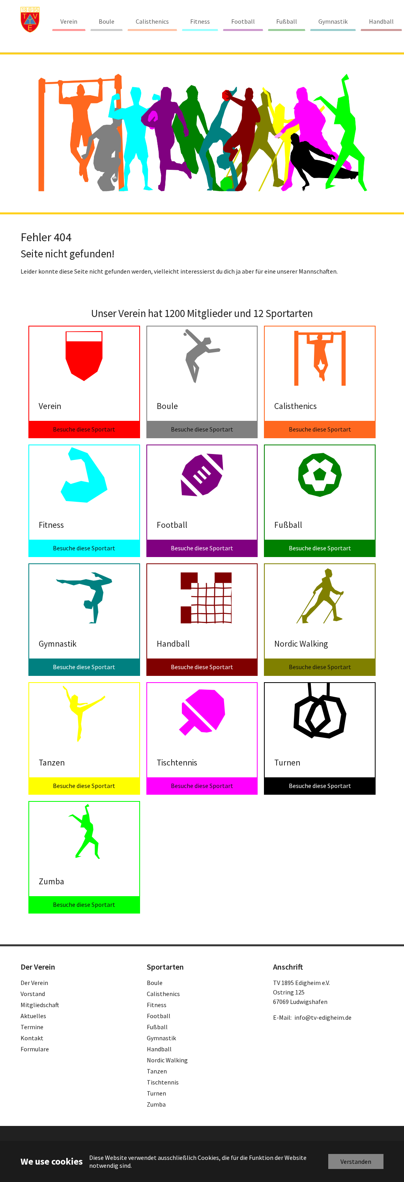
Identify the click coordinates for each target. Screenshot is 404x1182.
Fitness (156, 1005)
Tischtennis (163, 1082)
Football (158, 1016)
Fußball (157, 1027)
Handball (159, 1049)
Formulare (35, 1049)
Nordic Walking (167, 1060)
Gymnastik (161, 1038)
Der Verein (34, 983)
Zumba (156, 1104)
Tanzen (157, 1071)
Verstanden (355, 1161)
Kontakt (32, 1038)
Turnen (156, 1093)
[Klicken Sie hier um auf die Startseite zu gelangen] (30, 19)
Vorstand (33, 994)
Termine (32, 1027)
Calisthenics (163, 994)
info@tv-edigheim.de (323, 1017)
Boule (155, 983)
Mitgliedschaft (40, 1005)
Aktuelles (33, 1016)
